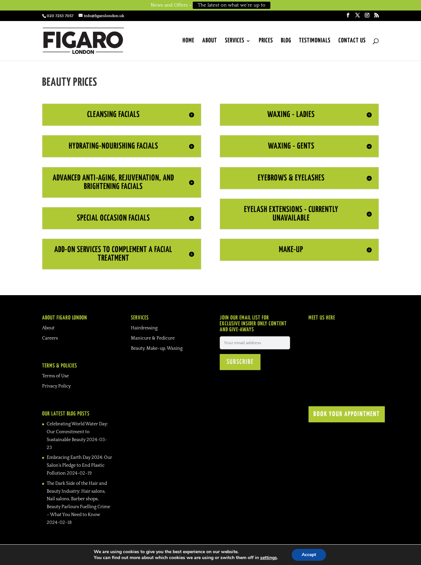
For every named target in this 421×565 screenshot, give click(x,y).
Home (188, 41)
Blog (286, 41)
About (209, 41)
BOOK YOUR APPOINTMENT (346, 414)
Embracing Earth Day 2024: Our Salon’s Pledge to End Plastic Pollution (79, 465)
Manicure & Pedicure (153, 338)
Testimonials (315, 41)
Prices (266, 41)
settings (268, 558)
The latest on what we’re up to (231, 5)
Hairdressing (144, 328)
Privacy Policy (56, 386)
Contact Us (352, 41)
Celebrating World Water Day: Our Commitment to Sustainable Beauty (77, 431)
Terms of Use (55, 376)
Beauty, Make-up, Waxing (157, 348)
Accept (309, 555)
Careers (50, 338)
